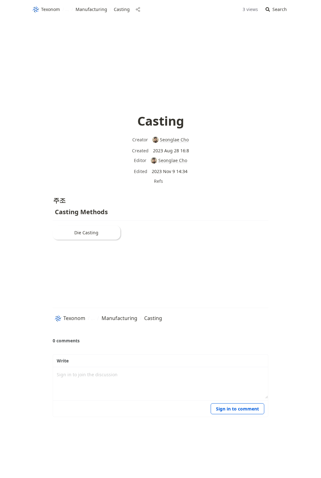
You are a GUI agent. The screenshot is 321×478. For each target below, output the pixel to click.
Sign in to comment (237, 409)
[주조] (50, 198)
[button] (276, 9)
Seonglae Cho (174, 140)
